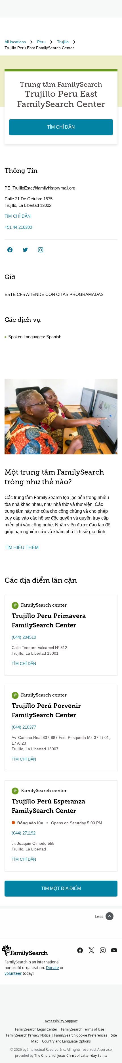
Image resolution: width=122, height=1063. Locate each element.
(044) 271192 (23, 833)
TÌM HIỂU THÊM (22, 547)
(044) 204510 (24, 637)
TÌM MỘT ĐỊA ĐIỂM (61, 888)
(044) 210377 (24, 727)
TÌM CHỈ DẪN (61, 127)
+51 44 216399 (18, 227)
